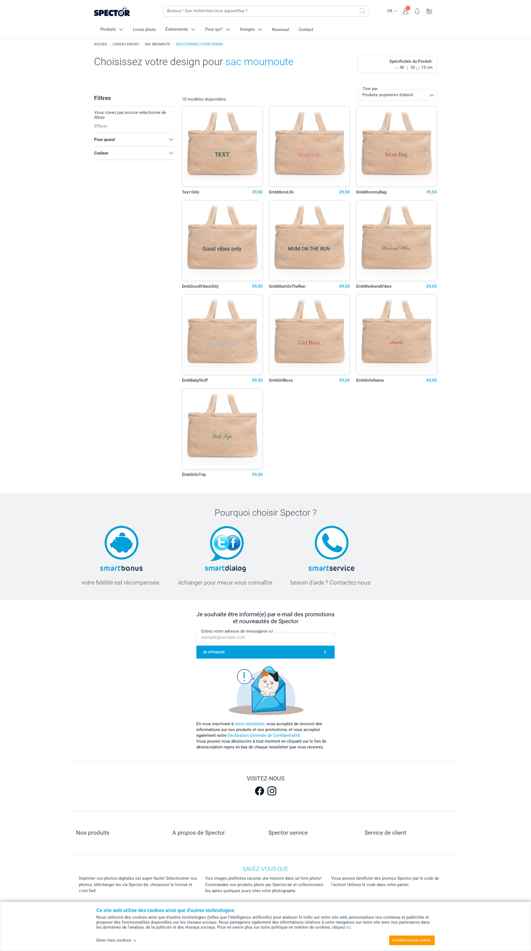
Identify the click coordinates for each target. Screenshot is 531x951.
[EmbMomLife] (309, 146)
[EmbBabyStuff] (222, 334)
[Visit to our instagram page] (272, 791)
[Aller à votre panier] (429, 10)
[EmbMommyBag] (396, 146)
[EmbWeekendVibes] (396, 240)
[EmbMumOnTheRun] (309, 240)
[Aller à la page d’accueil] (120, 11)
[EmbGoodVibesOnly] (222, 240)
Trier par (370, 88)
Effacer (100, 126)
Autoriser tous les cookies (411, 940)
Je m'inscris (214, 651)
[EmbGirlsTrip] (222, 428)
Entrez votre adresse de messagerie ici (237, 631)
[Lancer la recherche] (362, 11)
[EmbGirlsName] (396, 334)
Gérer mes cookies (113, 940)
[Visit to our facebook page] (259, 791)
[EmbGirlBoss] (309, 334)
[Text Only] (222, 146)
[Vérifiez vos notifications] (417, 10)
